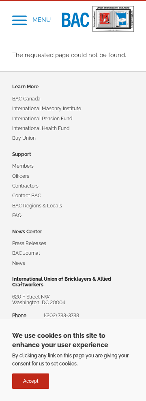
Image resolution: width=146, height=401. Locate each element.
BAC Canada (26, 99)
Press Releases (29, 243)
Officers (20, 176)
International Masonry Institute (46, 108)
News (18, 263)
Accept (30, 381)
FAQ (16, 215)
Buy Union (24, 138)
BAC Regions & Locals (37, 206)
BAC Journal (26, 253)
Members (23, 166)
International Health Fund (40, 128)
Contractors (25, 186)
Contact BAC (26, 195)
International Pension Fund (42, 119)
